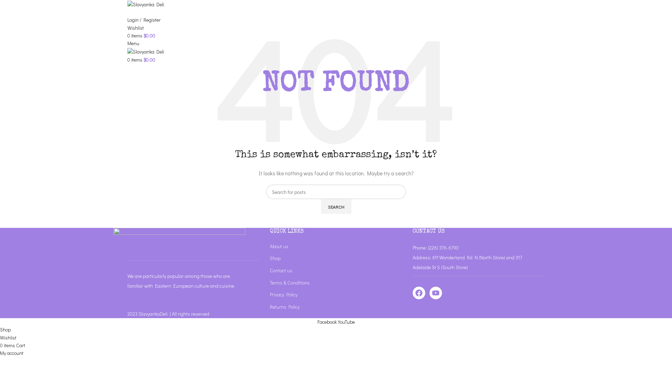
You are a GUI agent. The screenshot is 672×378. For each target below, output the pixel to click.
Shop (275, 258)
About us (279, 246)
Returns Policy (285, 306)
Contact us (281, 270)
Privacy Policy (284, 294)
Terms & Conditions (290, 282)
